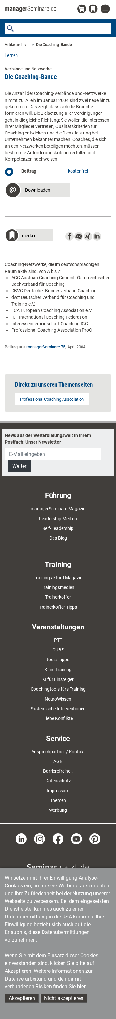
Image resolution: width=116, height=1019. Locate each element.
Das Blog (58, 538)
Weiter (19, 466)
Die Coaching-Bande (54, 44)
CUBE (58, 649)
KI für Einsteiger (58, 679)
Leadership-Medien (58, 518)
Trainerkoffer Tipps (58, 607)
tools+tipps (58, 659)
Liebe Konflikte (58, 718)
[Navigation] (106, 9)
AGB (58, 761)
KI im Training (58, 669)
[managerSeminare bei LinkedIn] (21, 838)
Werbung (58, 810)
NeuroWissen (58, 699)
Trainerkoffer (58, 597)
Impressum (58, 790)
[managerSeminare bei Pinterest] (94, 838)
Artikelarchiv (15, 44)
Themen (58, 800)
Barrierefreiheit (58, 771)
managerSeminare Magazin (58, 508)
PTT (58, 640)
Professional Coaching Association (52, 399)
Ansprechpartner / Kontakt (58, 751)
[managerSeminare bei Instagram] (39, 838)
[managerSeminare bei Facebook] (58, 838)
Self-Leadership (58, 528)
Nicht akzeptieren (63, 998)
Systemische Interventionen (58, 708)
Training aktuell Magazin (58, 577)
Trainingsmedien (58, 587)
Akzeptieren (22, 998)
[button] (37, 191)
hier (81, 986)
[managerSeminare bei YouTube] (76, 838)
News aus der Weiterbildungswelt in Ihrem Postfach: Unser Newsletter (48, 439)
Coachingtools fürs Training (58, 689)
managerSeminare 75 (45, 346)
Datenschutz (58, 780)
